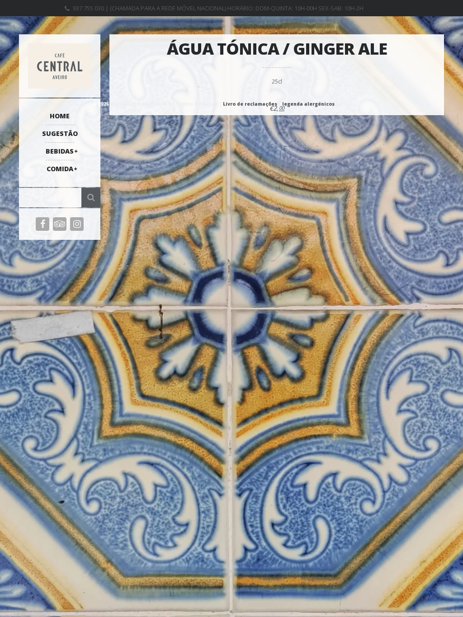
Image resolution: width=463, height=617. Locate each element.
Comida (60, 168)
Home (60, 116)
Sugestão (60, 133)
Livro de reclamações (250, 104)
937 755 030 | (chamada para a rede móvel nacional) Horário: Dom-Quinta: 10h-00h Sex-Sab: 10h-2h (218, 8)
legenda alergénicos (308, 104)
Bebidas (60, 151)
